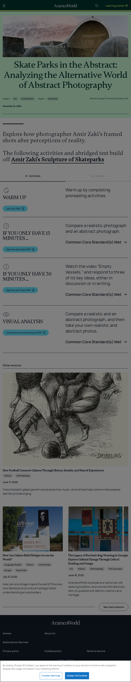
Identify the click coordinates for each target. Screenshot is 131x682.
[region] (65, 671)
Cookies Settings (51, 675)
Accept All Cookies (77, 675)
